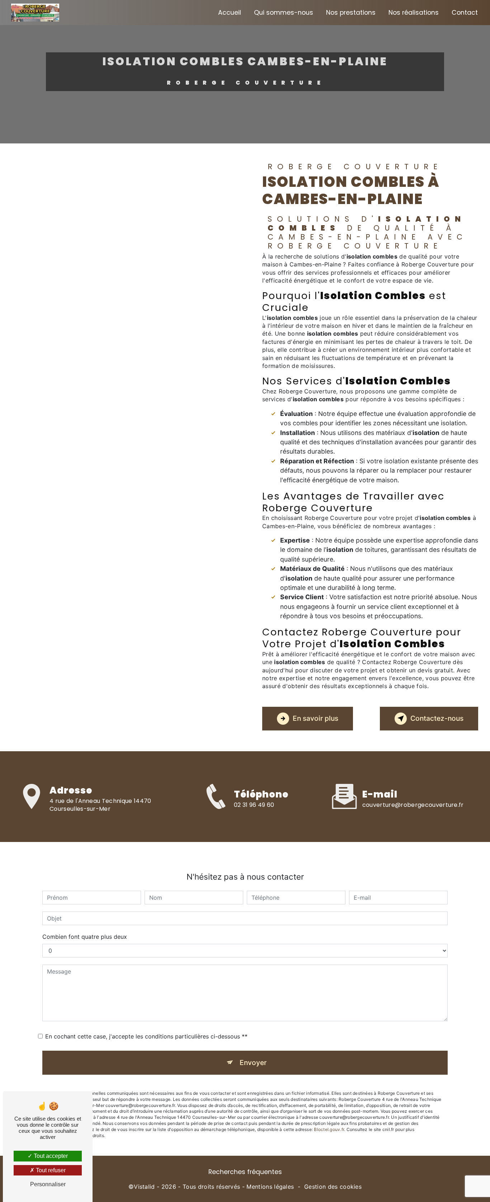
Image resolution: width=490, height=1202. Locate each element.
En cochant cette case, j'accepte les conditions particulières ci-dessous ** (146, 1036)
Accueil (229, 12)
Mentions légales (270, 1186)
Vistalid (144, 1186)
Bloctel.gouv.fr (329, 1129)
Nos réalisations (413, 12)
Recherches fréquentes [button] (245, 1172)
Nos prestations (351, 12)
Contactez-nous (436, 718)
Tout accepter (50, 1156)
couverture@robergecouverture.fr (413, 805)
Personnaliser (48, 1184)
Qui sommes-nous (283, 12)
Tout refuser (50, 1170)
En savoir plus (315, 718)
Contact (465, 12)
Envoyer (253, 1062)
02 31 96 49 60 (254, 805)
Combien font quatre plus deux (84, 936)
